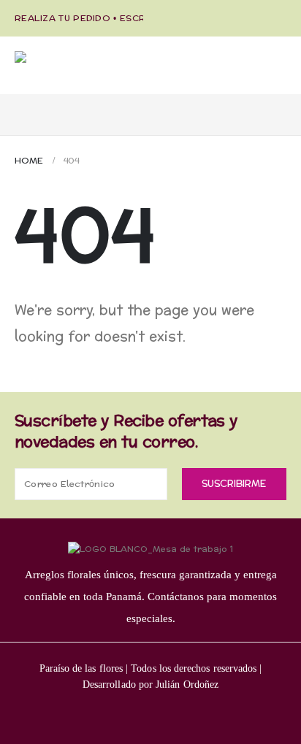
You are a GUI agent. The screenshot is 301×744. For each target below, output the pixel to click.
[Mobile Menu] (27, 107)
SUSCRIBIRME (234, 484)
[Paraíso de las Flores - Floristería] (88, 72)
